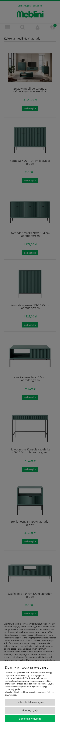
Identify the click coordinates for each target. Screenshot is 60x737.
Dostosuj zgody (30, 710)
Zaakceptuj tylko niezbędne (30, 702)
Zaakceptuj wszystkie (30, 718)
